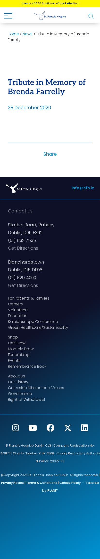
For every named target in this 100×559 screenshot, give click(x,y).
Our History (18, 382)
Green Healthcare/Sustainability (38, 327)
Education (17, 316)
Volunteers (18, 310)
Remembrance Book (27, 366)
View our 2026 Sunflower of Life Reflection (50, 3)
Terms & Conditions (41, 483)
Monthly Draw (21, 349)
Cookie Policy (70, 483)
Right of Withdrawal (26, 399)
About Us (16, 376)
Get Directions (23, 248)
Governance (20, 393)
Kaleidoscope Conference (33, 321)
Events (14, 360)
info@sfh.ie (83, 188)
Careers (15, 304)
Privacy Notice (12, 483)
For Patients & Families (28, 298)
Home (13, 34)
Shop (13, 337)
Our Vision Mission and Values (36, 388)
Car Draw (16, 343)
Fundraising (19, 354)
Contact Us (20, 211)
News (28, 34)
